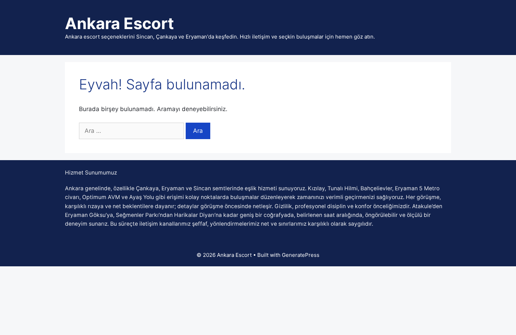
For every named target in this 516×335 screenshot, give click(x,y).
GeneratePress (300, 255)
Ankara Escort (119, 23)
